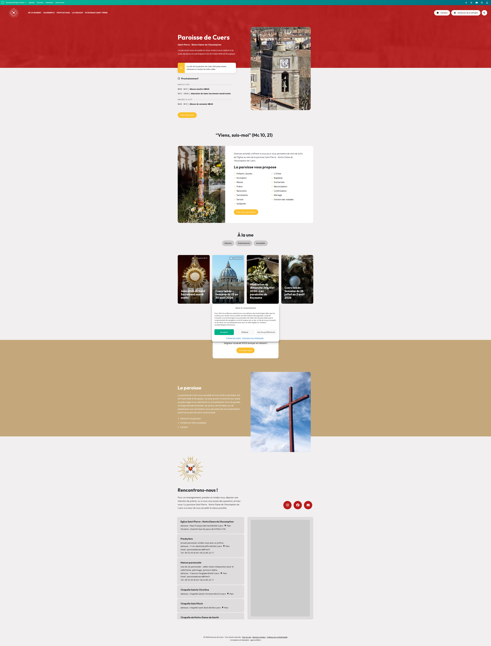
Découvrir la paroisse (190, 418)
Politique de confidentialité (277, 637)
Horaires (443, 13)
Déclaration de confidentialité (253, 338)
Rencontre (242, 190)
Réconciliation (280, 186)
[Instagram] (287, 505)
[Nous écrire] (308, 505)
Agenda (31, 2)
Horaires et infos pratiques (193, 422)
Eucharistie (279, 182)
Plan (228, 525)
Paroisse (40, 2)
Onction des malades (284, 199)
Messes (228, 243)
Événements (244, 243)
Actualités (260, 243)
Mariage (278, 195)
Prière (239, 186)
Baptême (278, 178)
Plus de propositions (246, 212)
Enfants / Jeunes (244, 173)
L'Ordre (277, 173)
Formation (242, 178)
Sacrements (242, 195)
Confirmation (280, 190)
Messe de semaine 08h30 (201, 104)
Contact (184, 427)
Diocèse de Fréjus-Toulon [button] (15, 2)
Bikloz (258, 640)
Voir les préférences (266, 332)
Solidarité (241, 203)
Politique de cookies (233, 338)
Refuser (244, 332)
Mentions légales (259, 637)
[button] (232, 66)
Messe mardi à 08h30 (199, 89)
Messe (240, 182)
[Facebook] (298, 505)
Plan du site (246, 637)
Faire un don (60, 2)
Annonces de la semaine (467, 13)
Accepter (224, 332)
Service (240, 199)
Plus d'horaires (187, 115)
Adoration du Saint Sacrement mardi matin (211, 94)
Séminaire (49, 2)
